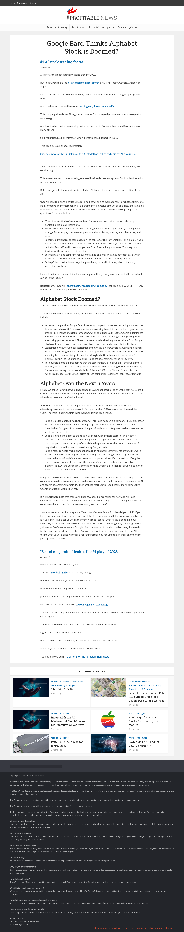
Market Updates (127, 27)
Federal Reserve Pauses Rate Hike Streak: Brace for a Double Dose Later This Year (147, 696)
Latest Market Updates (139, 681)
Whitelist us (116, 928)
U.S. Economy (146, 689)
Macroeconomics (137, 685)
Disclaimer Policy (162, 928)
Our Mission (22, 3)
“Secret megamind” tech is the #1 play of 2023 (79, 551)
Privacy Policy (147, 928)
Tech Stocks (77, 681)
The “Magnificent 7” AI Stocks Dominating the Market (143, 721)
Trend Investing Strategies (63, 685)
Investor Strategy (57, 27)
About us (98, 928)
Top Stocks (78, 27)
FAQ (172, 928)
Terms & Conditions (131, 928)
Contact (32, 3)
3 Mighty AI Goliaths (64, 689)
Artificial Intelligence (101, 27)
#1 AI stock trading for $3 (61, 62)
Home (12, 3)
